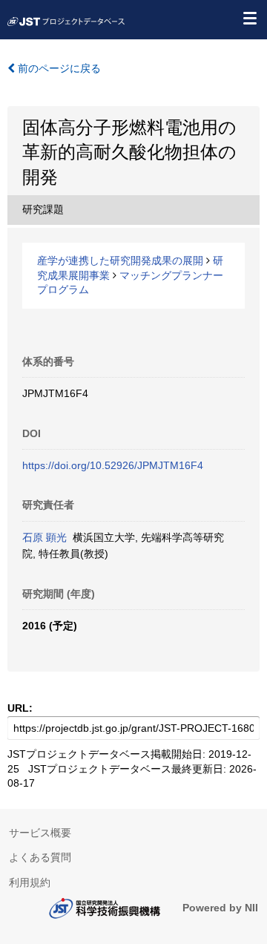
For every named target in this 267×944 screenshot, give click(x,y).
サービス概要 (40, 833)
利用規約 (29, 882)
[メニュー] (249, 17)
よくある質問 (40, 857)
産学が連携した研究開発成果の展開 (120, 260)
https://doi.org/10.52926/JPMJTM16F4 (112, 465)
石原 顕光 (44, 537)
